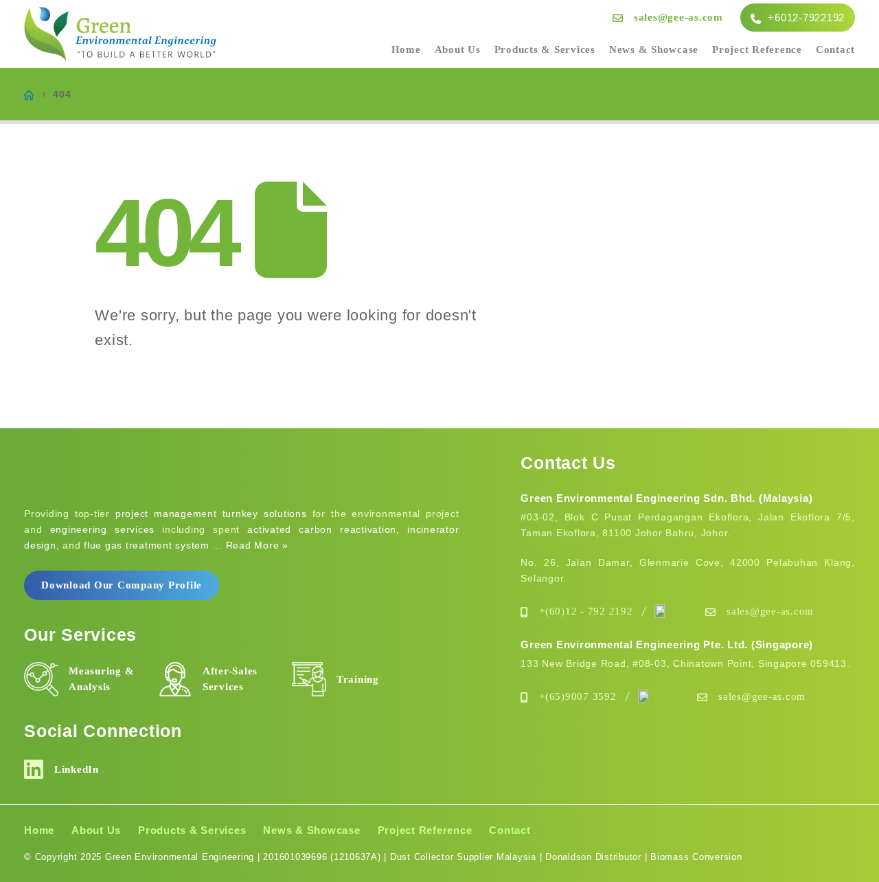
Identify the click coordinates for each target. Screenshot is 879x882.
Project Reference (757, 49)
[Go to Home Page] (29, 94)
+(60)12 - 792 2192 (586, 611)
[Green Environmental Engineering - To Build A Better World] (120, 34)
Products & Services (544, 49)
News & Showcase (653, 49)
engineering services (102, 529)
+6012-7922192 (805, 17)
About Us (458, 49)
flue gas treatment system (146, 545)
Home (406, 49)
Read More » (257, 545)
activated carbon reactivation (321, 529)
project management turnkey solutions (211, 513)
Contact (835, 49)
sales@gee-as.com (678, 17)
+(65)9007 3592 (578, 696)
